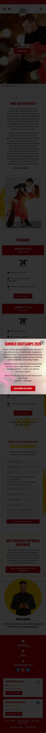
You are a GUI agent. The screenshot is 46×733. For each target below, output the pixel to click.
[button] (42, 342)
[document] (23, 366)
